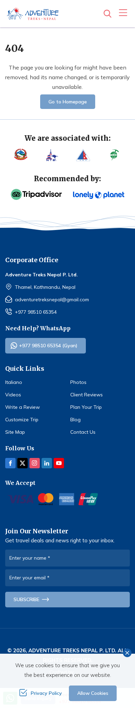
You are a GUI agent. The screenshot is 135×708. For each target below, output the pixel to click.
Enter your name (29, 558)
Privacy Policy (46, 693)
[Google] (99, 195)
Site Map (15, 432)
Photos (78, 382)
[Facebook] (10, 463)
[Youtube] (59, 463)
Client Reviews (86, 395)
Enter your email (29, 577)
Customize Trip (21, 419)
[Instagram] (34, 463)
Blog (75, 419)
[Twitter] (22, 463)
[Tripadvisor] (36, 194)
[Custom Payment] (67, 499)
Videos (13, 395)
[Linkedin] (47, 463)
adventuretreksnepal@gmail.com (52, 299)
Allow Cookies (92, 693)
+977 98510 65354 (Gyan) (48, 345)
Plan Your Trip (86, 407)
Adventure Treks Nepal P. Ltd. (72, 650)
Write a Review (22, 407)
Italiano (13, 382)
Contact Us (83, 432)
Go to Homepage (67, 102)
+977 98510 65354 (36, 312)
